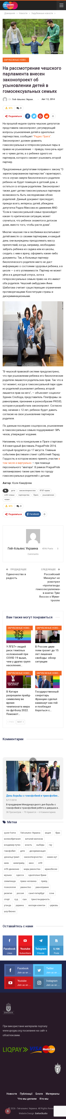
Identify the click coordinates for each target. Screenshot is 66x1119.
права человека (28, 881)
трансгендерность (40, 899)
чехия (7, 499)
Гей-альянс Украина (30, 833)
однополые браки (37, 875)
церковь (54, 905)
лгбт (40, 863)
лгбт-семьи (9, 495)
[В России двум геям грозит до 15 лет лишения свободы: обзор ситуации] (47, 634)
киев (6, 863)
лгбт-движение (11, 869)
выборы (40, 845)
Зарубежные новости (16, 60)
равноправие (42, 887)
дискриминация (37, 851)
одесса (20, 875)
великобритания (12, 839)
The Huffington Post (54, 52)
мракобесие (51, 869)
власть (28, 845)
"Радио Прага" (42, 136)
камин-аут (52, 857)
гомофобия (9, 851)
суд (16, 899)
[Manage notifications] (8, 1111)
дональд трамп (11, 857)
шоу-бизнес (10, 911)
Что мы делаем (27, 1098)
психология (10, 887)
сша (25, 899)
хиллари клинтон (36, 905)
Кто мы (44, 1098)
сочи (51, 893)
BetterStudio (41, 1113)
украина (20, 905)
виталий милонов (34, 839)
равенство (25, 887)
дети (13, 491)
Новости (12, 1093)
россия (20, 893)
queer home (10, 833)
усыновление (48, 495)
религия (8, 893)
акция (48, 833)
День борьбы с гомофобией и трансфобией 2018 (33, 795)
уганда (7, 905)
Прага (35, 495)
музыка (8, 875)
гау (50, 845)
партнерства (23, 495)
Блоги (39, 1093)
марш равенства (32, 869)
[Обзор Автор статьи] (33, 536)
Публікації (26, 1093)
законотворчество (27, 491)
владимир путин (12, 845)
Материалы (52, 1093)
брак (57, 833)
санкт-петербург (37, 893)
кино (31, 863)
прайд (44, 881)
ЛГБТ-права (45, 491)
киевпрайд (18, 863)
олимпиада (10, 881)
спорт (7, 899)
